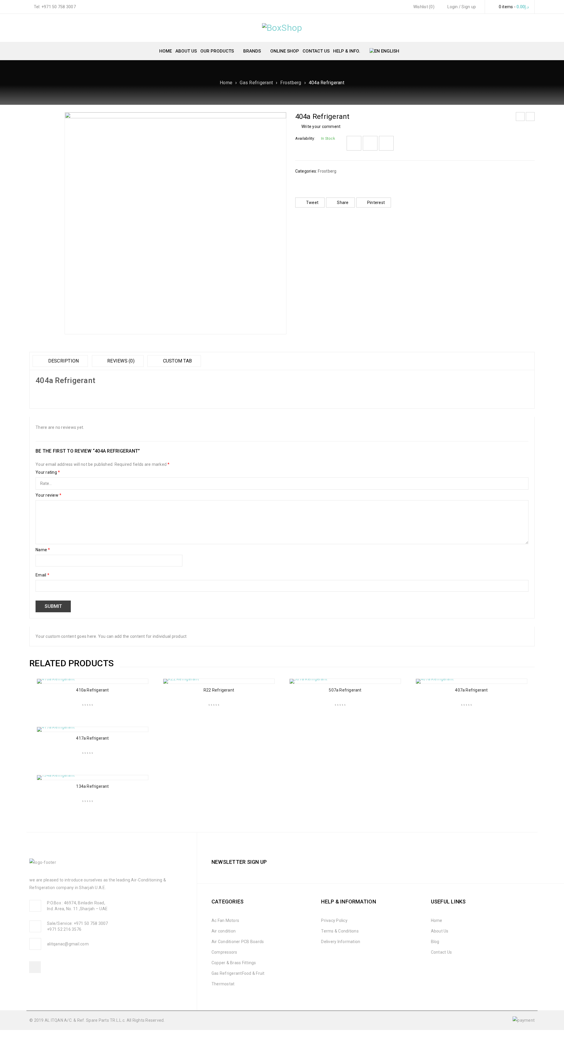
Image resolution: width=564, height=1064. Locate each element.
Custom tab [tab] (177, 361)
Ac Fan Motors (225, 920)
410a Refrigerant (92, 690)
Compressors (224, 952)
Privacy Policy (334, 920)
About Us (440, 931)
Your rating (48, 472)
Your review (48, 495)
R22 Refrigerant (219, 690)
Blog (435, 941)
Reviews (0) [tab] (120, 361)
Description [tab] (63, 361)
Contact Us (441, 952)
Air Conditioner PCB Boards (238, 941)
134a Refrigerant (92, 786)
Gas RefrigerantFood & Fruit (238, 973)
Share (342, 202)
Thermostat (223, 984)
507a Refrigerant (345, 690)
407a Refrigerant (471, 690)
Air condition (224, 931)
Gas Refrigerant (256, 82)
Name (43, 549)
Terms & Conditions (340, 931)
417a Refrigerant (92, 738)
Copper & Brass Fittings (234, 962)
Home (226, 82)
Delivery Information (340, 941)
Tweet (312, 202)
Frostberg (290, 82)
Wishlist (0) (423, 6)
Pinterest (376, 202)
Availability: (305, 138)
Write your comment (321, 126)
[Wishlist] (354, 143)
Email (42, 575)
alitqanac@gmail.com (68, 944)
